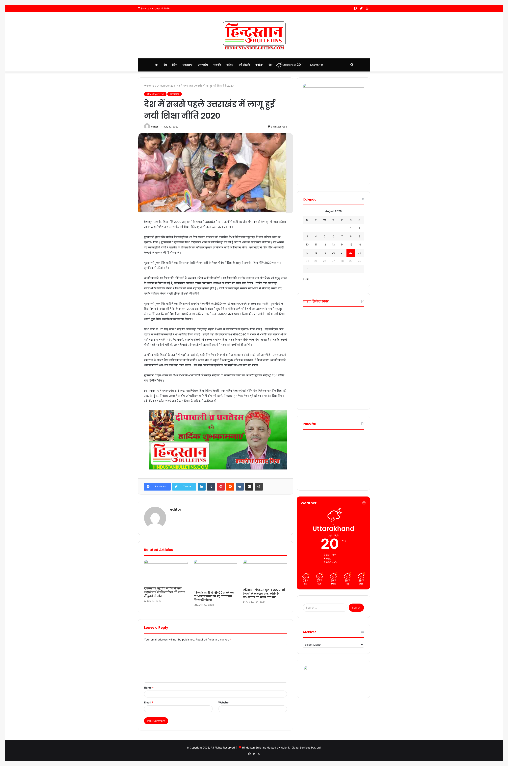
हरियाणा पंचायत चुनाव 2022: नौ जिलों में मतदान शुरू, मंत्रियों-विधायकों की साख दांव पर (264, 593)
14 (342, 244)
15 (350, 244)
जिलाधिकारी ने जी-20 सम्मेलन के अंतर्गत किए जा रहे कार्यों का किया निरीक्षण (214, 596)
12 (324, 244)
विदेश (174, 64)
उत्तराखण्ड (187, 64)
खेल (270, 64)
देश (165, 64)
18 (316, 252)
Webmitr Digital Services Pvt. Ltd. (301, 747)
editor (154, 126)
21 (342, 252)
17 (307, 252)
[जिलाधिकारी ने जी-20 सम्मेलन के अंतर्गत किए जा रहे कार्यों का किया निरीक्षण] (215, 574)
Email (148, 702)
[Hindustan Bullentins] (254, 35)
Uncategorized (166, 85)
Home (150, 85)
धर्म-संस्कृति (244, 64)
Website (223, 702)
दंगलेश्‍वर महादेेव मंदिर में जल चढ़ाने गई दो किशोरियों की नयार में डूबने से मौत (164, 592)
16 (359, 244)
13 (333, 244)
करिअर (229, 64)
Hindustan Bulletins (254, 747)
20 (333, 252)
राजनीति (217, 64)
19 (324, 252)
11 (316, 244)
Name (149, 687)
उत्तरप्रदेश (203, 64)
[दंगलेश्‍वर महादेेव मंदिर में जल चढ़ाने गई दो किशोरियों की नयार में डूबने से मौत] (166, 572)
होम (156, 64)
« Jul (306, 278)
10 (307, 244)
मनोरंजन (259, 64)
